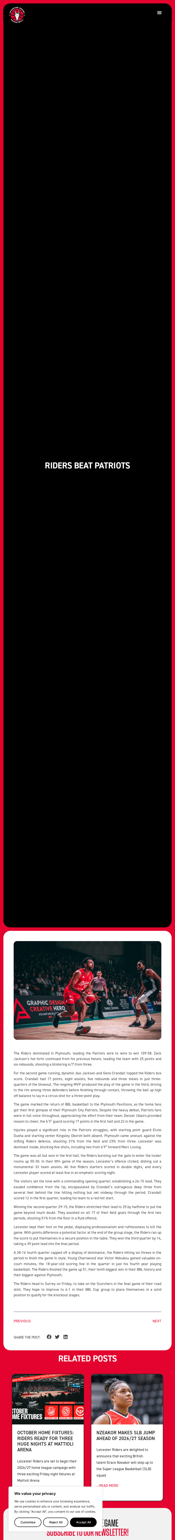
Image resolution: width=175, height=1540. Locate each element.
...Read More (107, 1485)
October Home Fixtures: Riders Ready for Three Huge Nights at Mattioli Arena (45, 1441)
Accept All (83, 1522)
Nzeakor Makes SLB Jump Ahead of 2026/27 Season (125, 1435)
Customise (27, 1522)
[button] (159, 12)
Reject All (55, 1522)
